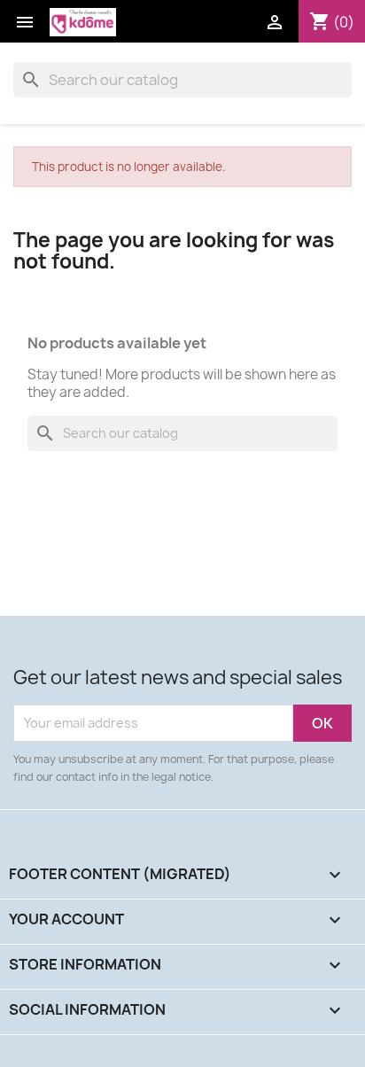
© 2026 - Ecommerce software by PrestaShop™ (166, 1043)
